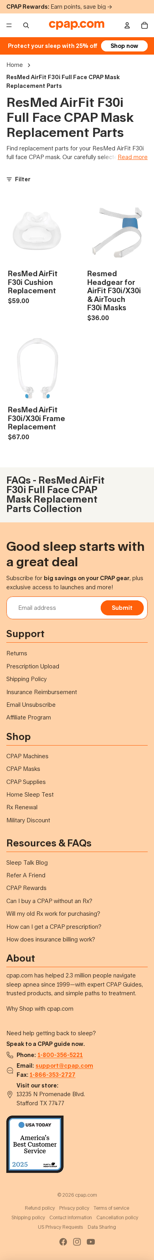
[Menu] (9, 25)
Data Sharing (102, 1227)
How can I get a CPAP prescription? (53, 926)
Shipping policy (28, 1217)
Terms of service (111, 1208)
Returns (16, 653)
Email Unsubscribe (31, 704)
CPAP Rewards (26, 887)
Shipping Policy (26, 679)
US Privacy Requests (60, 1227)
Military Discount (28, 820)
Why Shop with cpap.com (39, 1008)
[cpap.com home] (76, 25)
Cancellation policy (117, 1217)
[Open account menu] (127, 25)
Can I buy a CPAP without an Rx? (49, 901)
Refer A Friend (25, 875)
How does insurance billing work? (50, 939)
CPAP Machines (27, 756)
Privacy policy (74, 1208)
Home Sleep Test (30, 794)
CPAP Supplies (26, 781)
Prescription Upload (32, 666)
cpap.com (86, 1195)
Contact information (70, 1217)
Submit (122, 607)
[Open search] (26, 25)
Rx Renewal (22, 807)
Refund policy (40, 1208)
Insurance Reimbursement (41, 692)
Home (14, 64)
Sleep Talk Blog (27, 862)
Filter (22, 179)
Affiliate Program (28, 717)
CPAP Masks (23, 768)
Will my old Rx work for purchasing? (53, 913)
